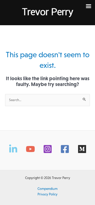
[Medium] (82, 149)
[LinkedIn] (13, 149)
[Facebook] (64, 149)
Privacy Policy (47, 194)
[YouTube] (30, 149)
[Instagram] (47, 149)
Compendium (47, 189)
